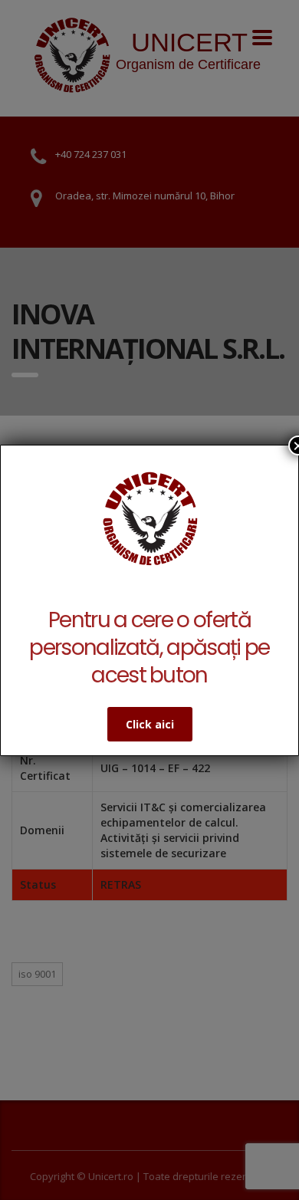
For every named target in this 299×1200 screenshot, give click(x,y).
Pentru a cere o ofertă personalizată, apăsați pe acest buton (149, 647)
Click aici (150, 724)
